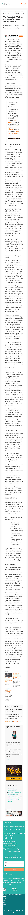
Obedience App (6, 884)
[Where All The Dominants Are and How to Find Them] (8, 675)
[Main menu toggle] (25, 3)
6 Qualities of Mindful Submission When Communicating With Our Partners (15, 799)
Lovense (19, 882)
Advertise (3, 906)
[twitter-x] (14, 910)
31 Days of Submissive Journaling (11, 849)
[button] (22, 4)
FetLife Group (8, 722)
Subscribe (14, 869)
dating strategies (15, 27)
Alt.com (18, 880)
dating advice (8, 27)
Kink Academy (6, 880)
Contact (3, 907)
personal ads (11, 28)
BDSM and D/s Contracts (9, 841)
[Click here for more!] (14, 138)
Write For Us (4, 904)
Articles (8, 12)
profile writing (17, 28)
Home (4, 12)
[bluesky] (11, 910)
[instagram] (8, 910)
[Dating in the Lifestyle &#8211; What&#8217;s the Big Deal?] (9, 694)
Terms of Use (4, 900)
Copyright (3, 902)
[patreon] (14, 912)
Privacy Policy (4, 898)
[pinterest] (20, 910)
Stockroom (13, 880)
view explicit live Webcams (13, 127)
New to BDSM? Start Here (9, 847)
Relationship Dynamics (15, 12)
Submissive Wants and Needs (10, 845)
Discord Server (17, 722)
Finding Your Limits (12, 790)
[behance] (23, 910)
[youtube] (17, 910)
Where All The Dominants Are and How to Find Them (8, 679)
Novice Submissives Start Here (10, 843)
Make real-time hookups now (13, 133)
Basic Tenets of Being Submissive (15, 796)
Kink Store (13, 884)
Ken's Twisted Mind (11, 882)
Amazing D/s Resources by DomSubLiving (13, 878)
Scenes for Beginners (12, 788)
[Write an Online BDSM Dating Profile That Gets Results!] (17, 680)
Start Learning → (10, 759)
